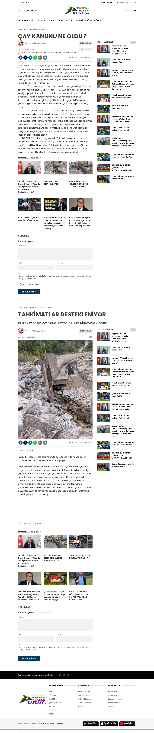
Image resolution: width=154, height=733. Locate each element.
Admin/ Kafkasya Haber (35, 43)
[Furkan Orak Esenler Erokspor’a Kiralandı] (103, 134)
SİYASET (51, 20)
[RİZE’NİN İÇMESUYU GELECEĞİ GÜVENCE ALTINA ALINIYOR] (81, 169)
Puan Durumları (84, 703)
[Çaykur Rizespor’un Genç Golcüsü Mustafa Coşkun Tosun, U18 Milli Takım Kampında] (103, 88)
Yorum (22, 246)
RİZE (33, 20)
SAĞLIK (88, 20)
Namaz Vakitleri (84, 695)
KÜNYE (80, 706)
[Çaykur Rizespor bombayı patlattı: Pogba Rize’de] (103, 161)
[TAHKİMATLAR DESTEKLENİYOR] (55, 169)
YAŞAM (51, 714)
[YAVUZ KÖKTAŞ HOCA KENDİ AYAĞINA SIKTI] (29, 206)
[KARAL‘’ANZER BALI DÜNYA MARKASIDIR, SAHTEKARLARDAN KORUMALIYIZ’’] (81, 580)
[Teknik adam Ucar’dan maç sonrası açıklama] (103, 101)
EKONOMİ (78, 20)
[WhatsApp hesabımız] (35, 10)
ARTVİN (51, 706)
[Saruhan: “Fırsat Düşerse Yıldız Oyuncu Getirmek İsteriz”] (103, 76)
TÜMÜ (133, 42)
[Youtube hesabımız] (31, 10)
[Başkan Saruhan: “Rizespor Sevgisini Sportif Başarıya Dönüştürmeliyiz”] (103, 52)
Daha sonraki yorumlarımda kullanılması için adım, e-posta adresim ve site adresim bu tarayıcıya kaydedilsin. (55, 277)
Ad (20, 263)
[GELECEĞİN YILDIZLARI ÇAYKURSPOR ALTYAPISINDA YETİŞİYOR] (103, 171)
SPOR (60, 20)
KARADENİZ (23, 20)
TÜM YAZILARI (85, 43)
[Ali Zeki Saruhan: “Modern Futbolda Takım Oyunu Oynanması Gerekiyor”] (103, 123)
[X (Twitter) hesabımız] (24, 10)
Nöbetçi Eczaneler (85, 699)
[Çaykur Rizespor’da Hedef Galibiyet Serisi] (103, 182)
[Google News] (85, 57)
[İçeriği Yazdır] (45, 57)
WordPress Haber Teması (51, 723)
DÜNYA (69, 20)
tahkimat (39, 523)
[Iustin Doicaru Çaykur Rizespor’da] (103, 66)
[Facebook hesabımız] (20, 10)
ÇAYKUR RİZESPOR (56, 703)
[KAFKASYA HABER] (77, 14)
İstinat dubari (26, 523)
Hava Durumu (84, 691)
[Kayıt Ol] (126, 10)
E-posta (61, 263)
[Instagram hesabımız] (27, 10)
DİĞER (96, 20)
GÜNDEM (41, 20)
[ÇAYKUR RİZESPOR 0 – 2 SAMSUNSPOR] (103, 112)
